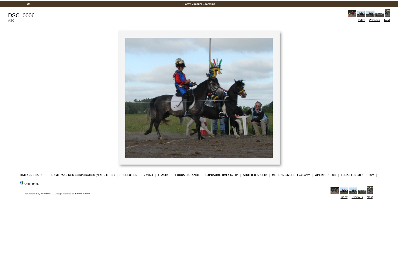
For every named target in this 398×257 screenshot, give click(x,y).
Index (361, 20)
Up (29, 4)
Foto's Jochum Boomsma (199, 4)
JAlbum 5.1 (47, 193)
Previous (374, 20)
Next (387, 20)
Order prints (31, 183)
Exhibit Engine (83, 193)
